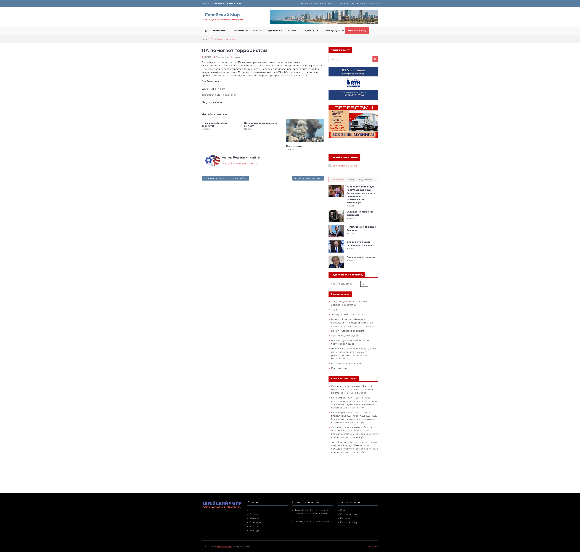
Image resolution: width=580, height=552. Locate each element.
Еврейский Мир (222, 14)
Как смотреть (339, 368)
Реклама (328, 3)
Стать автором (314, 3)
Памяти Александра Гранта (347, 330)
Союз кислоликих (221, 3)
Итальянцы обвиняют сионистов (214, 124)
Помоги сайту (357, 30)
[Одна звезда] (203, 95)
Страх (334, 309)
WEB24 (374, 546)
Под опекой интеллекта (361, 257)
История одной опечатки (346, 363)
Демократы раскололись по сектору (260, 124)
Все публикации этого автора (240, 163)
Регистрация (349, 3)
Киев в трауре (295, 146)
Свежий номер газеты (344, 157)
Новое (350, 180)
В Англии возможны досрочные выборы (226, 178)
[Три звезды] (207, 95)
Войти (363, 3)
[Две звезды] (205, 95)
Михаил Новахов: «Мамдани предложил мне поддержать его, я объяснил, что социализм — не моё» (353, 322)
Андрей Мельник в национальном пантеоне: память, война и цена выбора (353, 389)
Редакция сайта (222, 57)
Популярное (337, 180)
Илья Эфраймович (342, 397)
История (255, 526)
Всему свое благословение (348, 314)
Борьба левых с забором (307, 178)
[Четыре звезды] (210, 95)
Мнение (254, 518)
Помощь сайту (348, 522)
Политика (255, 514)
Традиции (256, 522)
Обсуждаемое (365, 180)
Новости (237, 57)
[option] (251, 3)
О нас (301, 3)
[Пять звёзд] (212, 95)
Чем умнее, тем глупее (345, 335)
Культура (255, 530)
